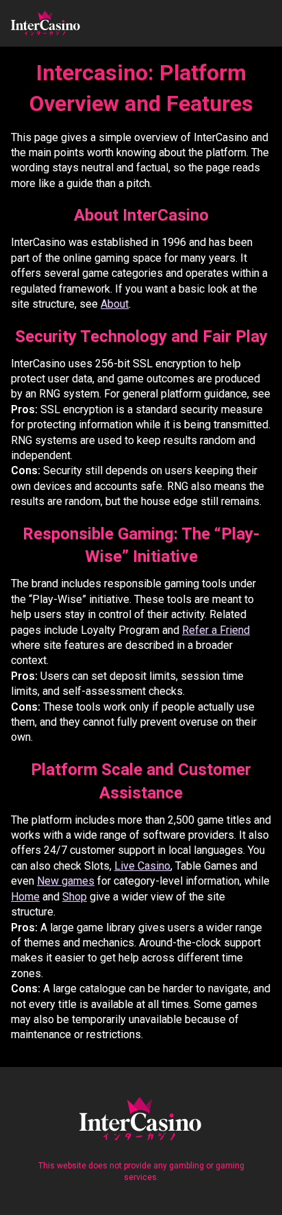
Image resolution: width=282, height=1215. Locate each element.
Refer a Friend (216, 630)
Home (25, 896)
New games (65, 880)
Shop (74, 896)
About (115, 303)
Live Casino (142, 865)
